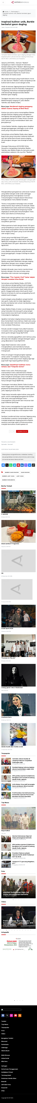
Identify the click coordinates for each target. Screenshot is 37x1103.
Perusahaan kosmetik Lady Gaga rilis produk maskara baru (17, 716)
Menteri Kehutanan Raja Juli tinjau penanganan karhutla (16, 893)
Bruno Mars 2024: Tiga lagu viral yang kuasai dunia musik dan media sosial (17, 746)
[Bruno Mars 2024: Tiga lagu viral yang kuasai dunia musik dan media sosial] (18, 734)
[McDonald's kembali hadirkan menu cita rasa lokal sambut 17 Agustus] (18, 531)
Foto (3, 871)
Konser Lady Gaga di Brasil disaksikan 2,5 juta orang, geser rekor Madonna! (17, 686)
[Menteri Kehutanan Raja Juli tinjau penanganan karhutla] (6, 838)
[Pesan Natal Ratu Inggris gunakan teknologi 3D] (18, 561)
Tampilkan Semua (22, 431)
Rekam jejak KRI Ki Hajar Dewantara (14, 994)
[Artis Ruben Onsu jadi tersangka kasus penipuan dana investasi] (6, 787)
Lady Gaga (20, 476)
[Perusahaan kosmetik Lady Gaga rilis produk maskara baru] (18, 705)
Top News (5, 802)
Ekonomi (4, 1041)
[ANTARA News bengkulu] (20, 2)
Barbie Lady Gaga (8, 476)
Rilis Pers (4, 1061)
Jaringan (4, 1066)
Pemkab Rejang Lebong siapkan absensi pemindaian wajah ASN (23, 768)
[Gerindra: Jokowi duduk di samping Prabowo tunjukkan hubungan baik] (6, 761)
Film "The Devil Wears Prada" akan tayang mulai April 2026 (16, 627)
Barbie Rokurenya (8, 480)
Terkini (3, 1021)
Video (3, 902)
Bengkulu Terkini (7, 1038)
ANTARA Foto (6, 1084)
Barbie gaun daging (12, 472)
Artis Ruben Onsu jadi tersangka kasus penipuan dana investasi (23, 785)
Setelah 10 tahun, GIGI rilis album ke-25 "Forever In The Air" (15, 657)
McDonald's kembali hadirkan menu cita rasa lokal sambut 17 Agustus (17, 542)
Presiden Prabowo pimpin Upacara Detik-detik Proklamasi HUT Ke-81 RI (23, 855)
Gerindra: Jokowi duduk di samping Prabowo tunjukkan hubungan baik (22, 760)
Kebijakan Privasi (7, 1072)
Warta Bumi (5, 1051)
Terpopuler (5, 753)
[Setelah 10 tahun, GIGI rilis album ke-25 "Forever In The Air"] (18, 645)
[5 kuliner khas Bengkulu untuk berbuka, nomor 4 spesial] (18, 501)
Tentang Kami (6, 1075)
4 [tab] (21, 899)
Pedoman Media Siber (8, 1078)
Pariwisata (14, 11)
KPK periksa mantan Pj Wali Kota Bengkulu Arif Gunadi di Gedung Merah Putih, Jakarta (23, 777)
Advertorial (5, 1058)
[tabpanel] (18, 887)
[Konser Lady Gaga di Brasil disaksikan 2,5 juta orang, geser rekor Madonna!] (18, 675)
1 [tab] (13, 899)
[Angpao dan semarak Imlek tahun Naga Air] (17, 589)
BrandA (3, 1081)
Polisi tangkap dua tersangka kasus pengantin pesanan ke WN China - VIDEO (18, 923)
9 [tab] (28, 930)
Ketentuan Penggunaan (9, 1069)
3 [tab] (18, 899)
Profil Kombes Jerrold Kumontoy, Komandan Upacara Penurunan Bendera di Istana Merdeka (23, 794)
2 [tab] (16, 899)
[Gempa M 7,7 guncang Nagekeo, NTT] (6, 864)
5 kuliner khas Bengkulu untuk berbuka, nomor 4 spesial (18, 513)
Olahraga (4, 1047)
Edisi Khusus (5, 1055)
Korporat (4, 1088)
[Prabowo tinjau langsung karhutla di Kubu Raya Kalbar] (18, 818)
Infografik (5, 932)
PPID (3, 1091)
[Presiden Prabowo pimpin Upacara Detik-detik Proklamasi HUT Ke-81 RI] (6, 855)
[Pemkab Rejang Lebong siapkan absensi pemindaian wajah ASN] (6, 770)
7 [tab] (22, 930)
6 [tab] (20, 930)
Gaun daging (25, 472)
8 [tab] (25, 930)
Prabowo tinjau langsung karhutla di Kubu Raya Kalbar (16, 829)
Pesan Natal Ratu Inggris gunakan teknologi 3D (17, 572)
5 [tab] (24, 899)
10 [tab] (31, 930)
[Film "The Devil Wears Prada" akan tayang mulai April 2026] (18, 616)
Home (6, 11)
